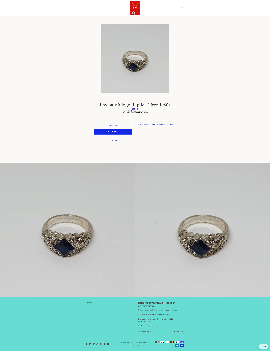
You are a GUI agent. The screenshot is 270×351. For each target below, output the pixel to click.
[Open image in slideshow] (135, 58)
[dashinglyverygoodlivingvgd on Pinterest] (94, 344)
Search (89, 303)
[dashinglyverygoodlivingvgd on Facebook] (86, 344)
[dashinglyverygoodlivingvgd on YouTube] (108, 344)
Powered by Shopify (135, 345)
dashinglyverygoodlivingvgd (140, 342)
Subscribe (177, 331)
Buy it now (112, 132)
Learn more (145, 112)
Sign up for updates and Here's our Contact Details (156, 304)
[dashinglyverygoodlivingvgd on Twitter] (90, 344)
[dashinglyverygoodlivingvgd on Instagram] (97, 344)
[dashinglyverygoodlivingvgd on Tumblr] (104, 344)
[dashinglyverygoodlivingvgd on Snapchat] (101, 344)
